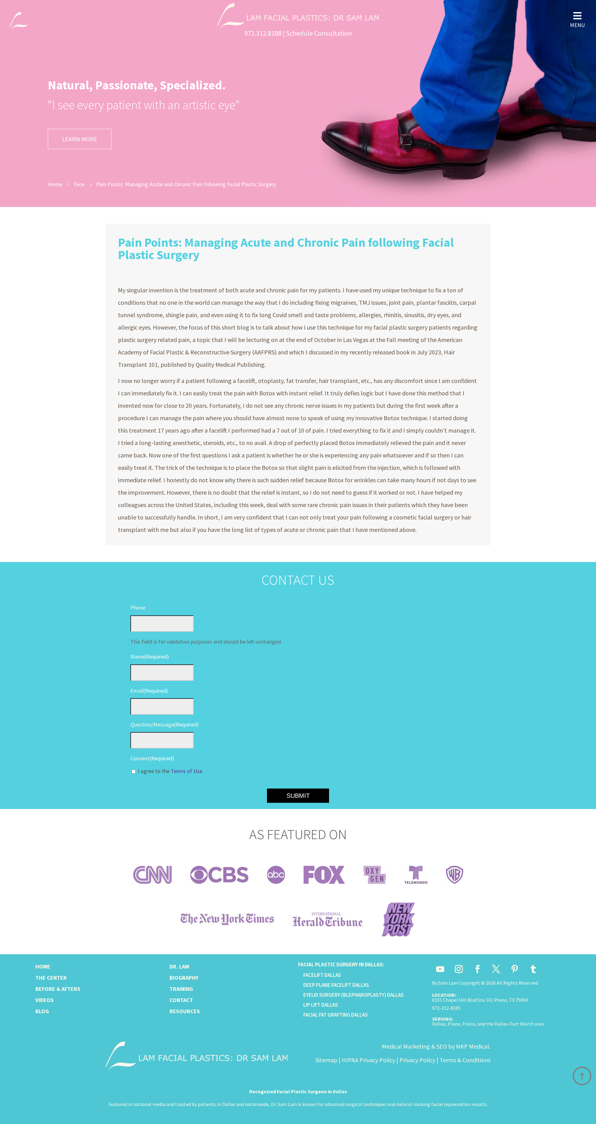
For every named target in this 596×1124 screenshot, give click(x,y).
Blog (42, 1011)
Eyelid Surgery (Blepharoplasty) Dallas (353, 994)
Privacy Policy (417, 1060)
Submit (298, 795)
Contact (181, 1000)
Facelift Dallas (322, 975)
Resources (184, 1011)
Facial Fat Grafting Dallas (335, 1014)
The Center (51, 977)
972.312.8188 (263, 33)
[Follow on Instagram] (459, 969)
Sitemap (326, 1060)
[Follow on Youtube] (440, 969)
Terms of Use (186, 771)
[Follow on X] (496, 969)
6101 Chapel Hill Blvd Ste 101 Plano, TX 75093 (480, 1000)
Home (42, 966)
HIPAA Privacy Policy (368, 1060)
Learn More (79, 139)
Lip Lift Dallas (320, 1004)
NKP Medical (472, 1046)
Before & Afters (57, 988)
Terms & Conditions (465, 1060)
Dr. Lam (179, 966)
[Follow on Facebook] (477, 969)
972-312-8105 (446, 1008)
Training (181, 988)
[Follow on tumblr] (533, 969)
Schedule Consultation (319, 33)
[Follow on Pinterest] (515, 969)
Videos (44, 1000)
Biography (183, 977)
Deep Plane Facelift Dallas (336, 985)
